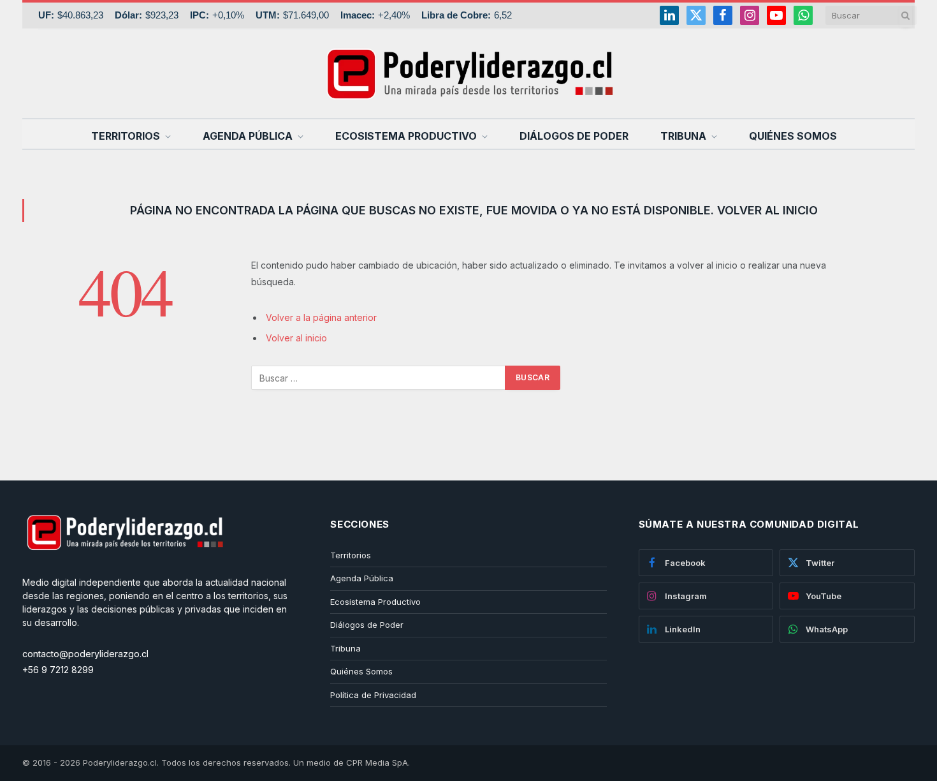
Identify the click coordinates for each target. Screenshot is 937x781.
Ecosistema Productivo (406, 136)
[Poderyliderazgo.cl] (124, 568)
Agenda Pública (248, 136)
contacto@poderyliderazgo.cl (85, 653)
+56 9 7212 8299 (58, 669)
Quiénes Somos (793, 136)
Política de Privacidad (373, 695)
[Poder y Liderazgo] (468, 73)
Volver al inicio (296, 337)
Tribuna (683, 136)
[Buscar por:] (378, 378)
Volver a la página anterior (321, 317)
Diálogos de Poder (573, 136)
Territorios (125, 136)
